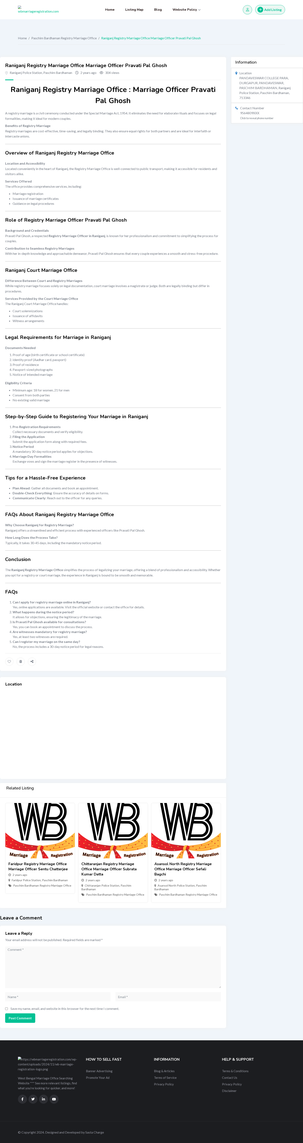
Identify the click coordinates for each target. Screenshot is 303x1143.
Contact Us (229, 1077)
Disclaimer (229, 1091)
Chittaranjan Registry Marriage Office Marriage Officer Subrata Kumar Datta (109, 869)
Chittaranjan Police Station (102, 885)
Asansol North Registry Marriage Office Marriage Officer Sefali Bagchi (183, 869)
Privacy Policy (164, 1084)
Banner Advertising (99, 1071)
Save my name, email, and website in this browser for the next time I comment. (65, 1008)
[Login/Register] (247, 9)
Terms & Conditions (235, 1071)
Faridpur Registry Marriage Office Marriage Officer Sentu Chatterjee (38, 866)
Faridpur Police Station (26, 880)
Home (110, 9)
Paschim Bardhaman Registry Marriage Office (64, 38)
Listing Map (134, 9)
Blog (158, 9)
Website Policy (185, 9)
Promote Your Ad (97, 1077)
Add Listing (273, 10)
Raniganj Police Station (26, 72)
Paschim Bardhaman (57, 72)
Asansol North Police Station (176, 885)
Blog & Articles (164, 1071)
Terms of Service (165, 1077)
